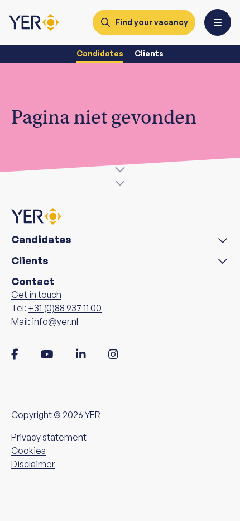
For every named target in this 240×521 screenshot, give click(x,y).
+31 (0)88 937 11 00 (65, 308)
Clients (149, 53)
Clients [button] (30, 261)
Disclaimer (33, 464)
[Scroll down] (120, 174)
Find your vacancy (152, 22)
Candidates (99, 53)
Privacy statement (49, 437)
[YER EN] (34, 22)
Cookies (28, 450)
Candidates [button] (41, 239)
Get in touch (36, 294)
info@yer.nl (55, 321)
